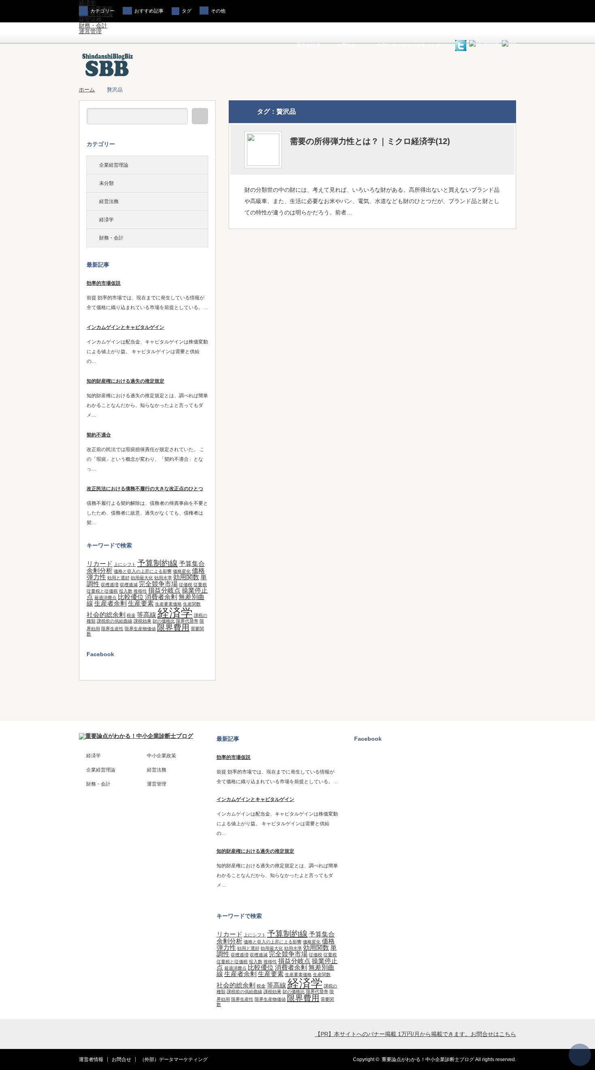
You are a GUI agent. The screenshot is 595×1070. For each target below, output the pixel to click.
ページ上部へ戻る (580, 1055)
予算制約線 (157, 563)
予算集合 (192, 563)
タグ (186, 11)
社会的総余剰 (106, 614)
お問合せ (346, 45)
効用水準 (163, 577)
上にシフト (125, 564)
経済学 (106, 219)
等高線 (146, 614)
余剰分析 (100, 570)
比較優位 (131, 596)
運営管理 (90, 31)
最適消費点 (105, 597)
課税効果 (142, 621)
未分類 (106, 183)
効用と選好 (118, 577)
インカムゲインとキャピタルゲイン (125, 327)
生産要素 (141, 603)
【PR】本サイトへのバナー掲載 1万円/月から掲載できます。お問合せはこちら (415, 1034)
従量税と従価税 (102, 591)
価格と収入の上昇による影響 (143, 571)
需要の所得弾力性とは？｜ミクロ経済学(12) (370, 141)
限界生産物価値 (140, 628)
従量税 (200, 584)
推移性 (140, 591)
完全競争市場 (158, 583)
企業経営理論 (113, 165)
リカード (100, 563)
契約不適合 (99, 435)
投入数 (125, 591)
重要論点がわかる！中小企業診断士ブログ (428, 1059)
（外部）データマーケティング (406, 45)
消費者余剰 (161, 596)
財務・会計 (93, 25)
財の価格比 (164, 621)
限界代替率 (187, 621)
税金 (131, 615)
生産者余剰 (110, 603)
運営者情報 (308, 45)
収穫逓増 (110, 584)
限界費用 (173, 627)
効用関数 (186, 577)
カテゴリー (102, 11)
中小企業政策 (161, 756)
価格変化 (182, 571)
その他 (218, 11)
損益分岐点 (164, 590)
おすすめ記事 (149, 11)
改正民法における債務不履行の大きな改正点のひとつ (145, 489)
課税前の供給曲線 (114, 621)
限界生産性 (112, 628)
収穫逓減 (129, 584)
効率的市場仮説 (104, 283)
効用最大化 (142, 577)
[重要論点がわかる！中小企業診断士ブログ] (107, 76)
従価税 (185, 584)
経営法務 (90, 20)
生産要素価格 (168, 604)
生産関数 (192, 604)
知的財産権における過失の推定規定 (125, 381)
